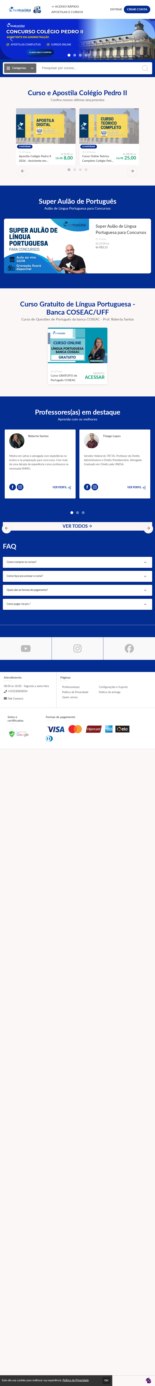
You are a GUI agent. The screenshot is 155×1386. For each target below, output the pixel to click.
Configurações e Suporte (113, 687)
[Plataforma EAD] (148, 1381)
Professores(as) (71, 687)
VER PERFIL (60, 487)
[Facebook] (12, 487)
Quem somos (70, 697)
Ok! (106, 1380)
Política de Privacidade (75, 692)
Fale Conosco (15, 698)
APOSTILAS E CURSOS (67, 12)
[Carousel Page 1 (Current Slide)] (69, 55)
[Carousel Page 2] (75, 55)
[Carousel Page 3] (80, 55)
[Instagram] (20, 487)
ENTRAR (116, 9)
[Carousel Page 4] (86, 55)
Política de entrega (109, 692)
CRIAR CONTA (137, 9)
